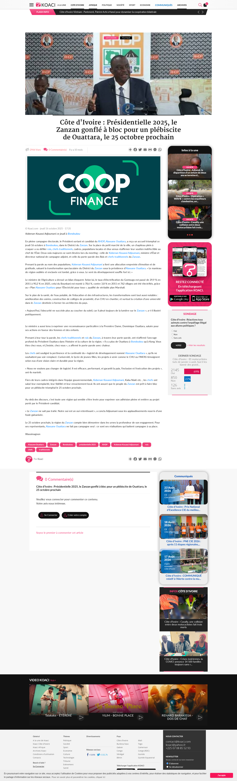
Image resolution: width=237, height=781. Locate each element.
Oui (175, 331)
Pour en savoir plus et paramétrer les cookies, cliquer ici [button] (78, 777)
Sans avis (177, 338)
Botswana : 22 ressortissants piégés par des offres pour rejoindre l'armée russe (99, 11)
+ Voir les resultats (196, 345)
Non (175, 334)
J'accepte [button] (221, 775)
